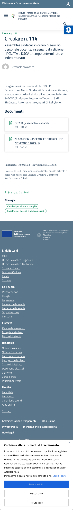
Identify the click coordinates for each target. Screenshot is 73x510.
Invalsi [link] (5, 276)
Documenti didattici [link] (13, 368)
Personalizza (36, 493)
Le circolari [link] (8, 396)
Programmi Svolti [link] (11, 381)
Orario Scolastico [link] (11, 348)
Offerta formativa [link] (12, 352)
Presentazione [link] (10, 292)
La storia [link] (7, 316)
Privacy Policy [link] (10, 427)
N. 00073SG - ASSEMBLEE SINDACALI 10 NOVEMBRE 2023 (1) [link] (39, 141)
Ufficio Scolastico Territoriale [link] (17, 264)
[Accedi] (68, 4)
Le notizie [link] (7, 392)
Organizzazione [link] (10, 312)
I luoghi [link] (6, 296)
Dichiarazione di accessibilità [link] (40, 427)
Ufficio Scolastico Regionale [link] (17, 260)
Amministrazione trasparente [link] (19, 421)
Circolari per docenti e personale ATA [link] (25, 211)
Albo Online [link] (48, 421)
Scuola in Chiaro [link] (11, 268)
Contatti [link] (6, 411)
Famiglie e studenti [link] (12, 332)
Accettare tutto (36, 484)
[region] (36, 475)
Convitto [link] (7, 373)
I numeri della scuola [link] (13, 304)
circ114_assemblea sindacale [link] (32, 123)
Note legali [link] (8, 432)
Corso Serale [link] (9, 377)
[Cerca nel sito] (65, 24)
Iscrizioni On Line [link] (11, 272)
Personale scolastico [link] (13, 328)
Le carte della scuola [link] (13, 308)
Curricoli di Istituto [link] (12, 364)
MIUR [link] (5, 256)
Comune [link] (6, 280)
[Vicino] (69, 442)
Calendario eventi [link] (12, 400)
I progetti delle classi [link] (13, 360)
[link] (68, 30)
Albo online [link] (8, 404)
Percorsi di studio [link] (11, 336)
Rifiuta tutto (37, 502)
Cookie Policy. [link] (59, 476)
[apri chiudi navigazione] (6, 16)
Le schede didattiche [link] (13, 356)
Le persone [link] (8, 300)
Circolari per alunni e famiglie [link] (22, 206)
